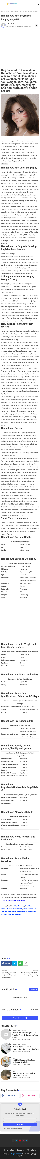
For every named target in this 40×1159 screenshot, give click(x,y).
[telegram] (26, 1140)
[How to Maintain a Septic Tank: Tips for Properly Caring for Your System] (6, 1034)
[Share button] (25, 963)
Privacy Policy (31, 1150)
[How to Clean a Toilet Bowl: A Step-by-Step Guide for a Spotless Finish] (6, 1048)
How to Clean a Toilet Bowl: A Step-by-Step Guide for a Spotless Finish (25, 1048)
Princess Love (22, 912)
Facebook (7, 963)
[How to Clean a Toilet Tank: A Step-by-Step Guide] (6, 1075)
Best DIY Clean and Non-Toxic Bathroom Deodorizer (23, 1061)
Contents (4, 164)
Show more (34, 989)
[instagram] (23, 1140)
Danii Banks (29, 906)
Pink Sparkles (19, 906)
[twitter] (16, 1140)
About (12, 1150)
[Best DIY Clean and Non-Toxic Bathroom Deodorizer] (6, 1061)
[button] (38, 4)
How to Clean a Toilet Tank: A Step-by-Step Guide (23, 1074)
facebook (11, 1095)
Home (3, 11)
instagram (31, 1095)
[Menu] (3, 4)
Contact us (20, 1150)
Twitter (14, 963)
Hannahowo (12, 912)
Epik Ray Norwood (14, 914)
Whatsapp (20, 963)
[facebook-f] (13, 1140)
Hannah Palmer (6, 909)
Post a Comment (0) (20, 1018)
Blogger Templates (16, 1154)
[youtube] (20, 1140)
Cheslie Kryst (17, 909)
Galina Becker (28, 909)
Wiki (7, 11)
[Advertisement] (20, 49)
